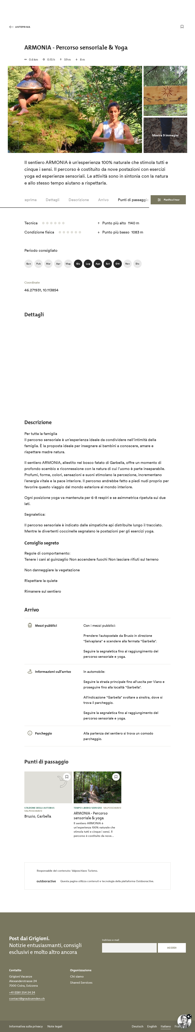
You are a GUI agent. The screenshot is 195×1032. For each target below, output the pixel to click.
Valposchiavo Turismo (84, 870)
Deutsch (137, 1026)
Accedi (172, 947)
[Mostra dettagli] (189, 1016)
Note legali (54, 1026)
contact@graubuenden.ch (27, 998)
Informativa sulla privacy (26, 1026)
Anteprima (22, 27)
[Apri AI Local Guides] (184, 1021)
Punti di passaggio (133, 199)
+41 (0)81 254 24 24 (22, 992)
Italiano (166, 1026)
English (152, 1026)
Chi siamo (77, 976)
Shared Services (81, 982)
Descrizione (79, 199)
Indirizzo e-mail (110, 940)
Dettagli (52, 199)
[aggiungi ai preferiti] (182, 26)
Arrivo (103, 199)
